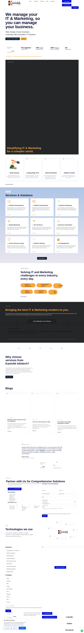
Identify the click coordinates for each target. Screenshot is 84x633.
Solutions (36, 1)
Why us (8, 596)
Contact (8, 602)
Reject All (15, 628)
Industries (9, 594)
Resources (52, 1)
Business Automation (11, 553)
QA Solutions (9, 563)
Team (8, 591)
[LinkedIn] (69, 613)
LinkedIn (69, 617)
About (8, 578)
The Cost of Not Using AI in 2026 (41, 421)
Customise (7, 628)
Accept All (22, 628)
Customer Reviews (57, 467)
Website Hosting (10, 571)
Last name (60, 490)
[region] (14, 624)
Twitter (69, 623)
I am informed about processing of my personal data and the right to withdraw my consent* (57, 513)
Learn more (9, 431)
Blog (47, 1)
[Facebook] (69, 626)
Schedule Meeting (45, 500)
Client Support (9, 588)
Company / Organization (46, 493)
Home (30, 1)
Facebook (69, 630)
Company (42, 1)
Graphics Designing (11, 558)
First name (43, 490)
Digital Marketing (10, 555)
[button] (42, 337)
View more (12, 337)
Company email (61, 493)
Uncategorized (10, 417)
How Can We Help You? (46, 503)
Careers (8, 586)
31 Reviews (9, 52)
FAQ (7, 599)
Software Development (11, 566)
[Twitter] (69, 620)
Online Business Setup (11, 561)
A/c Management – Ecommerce (13, 550)
